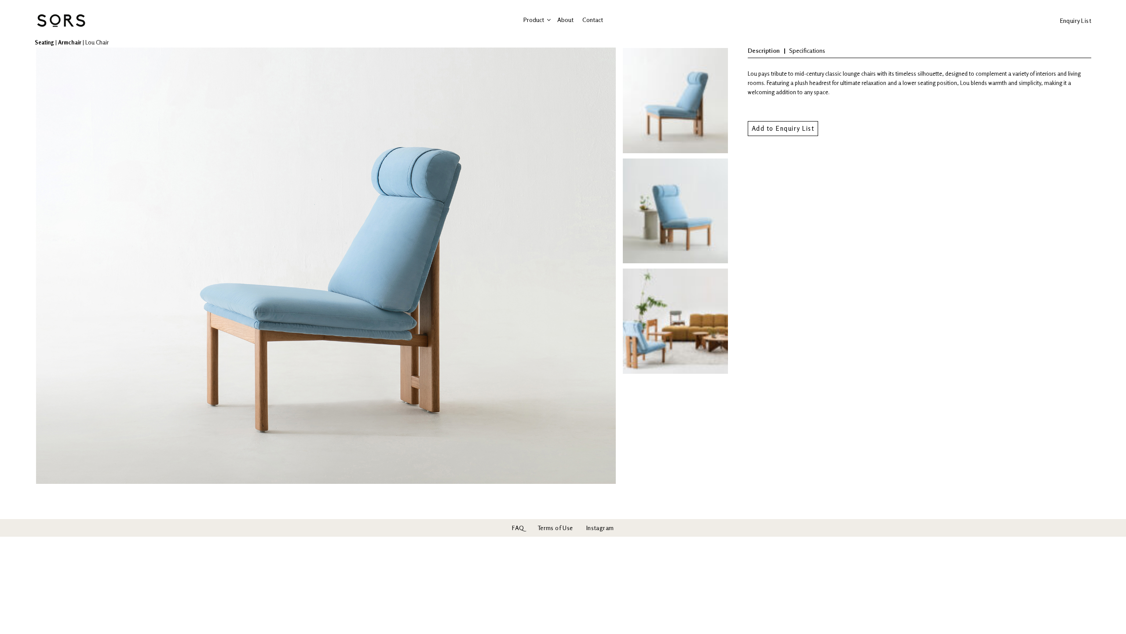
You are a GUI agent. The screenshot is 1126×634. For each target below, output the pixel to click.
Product (533, 19)
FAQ (518, 527)
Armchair (69, 42)
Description (764, 50)
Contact (592, 19)
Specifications (807, 50)
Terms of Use (555, 527)
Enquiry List (1075, 20)
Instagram (600, 527)
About (565, 19)
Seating (44, 42)
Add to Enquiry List (783, 128)
